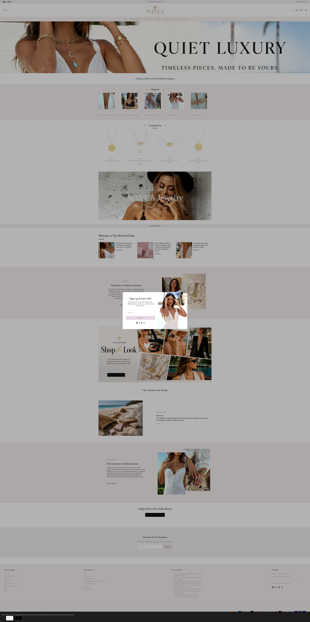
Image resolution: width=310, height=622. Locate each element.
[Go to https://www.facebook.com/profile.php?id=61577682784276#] (136, 322)
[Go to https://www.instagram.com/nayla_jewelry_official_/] (139, 322)
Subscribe (140, 318)
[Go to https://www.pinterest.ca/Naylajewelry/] (141, 322)
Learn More (71, 614)
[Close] (185, 294)
